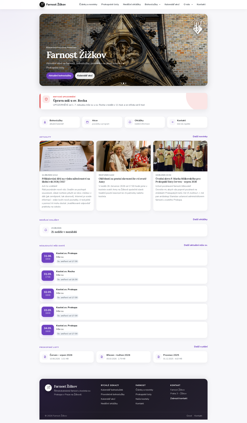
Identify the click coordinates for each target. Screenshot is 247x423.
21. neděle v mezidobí (64, 232)
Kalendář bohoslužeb (112, 389)
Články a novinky (88, 4)
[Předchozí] (43, 50)
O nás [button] (187, 4)
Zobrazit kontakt (178, 398)
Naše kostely (142, 399)
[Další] (204, 50)
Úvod (189, 415)
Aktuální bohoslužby (60, 75)
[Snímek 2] (123, 83)
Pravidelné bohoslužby (113, 394)
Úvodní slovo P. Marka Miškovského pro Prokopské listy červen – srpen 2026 (178, 180)
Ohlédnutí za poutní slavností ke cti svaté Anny (122, 180)
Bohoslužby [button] (151, 4)
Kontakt (201, 4)
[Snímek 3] (125, 83)
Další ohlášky (200, 219)
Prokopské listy (110, 4)
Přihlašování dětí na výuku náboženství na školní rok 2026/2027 (66, 180)
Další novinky (200, 136)
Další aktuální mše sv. (196, 245)
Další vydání (201, 346)
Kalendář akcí (172, 4)
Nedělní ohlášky (132, 4)
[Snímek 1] (121, 83)
